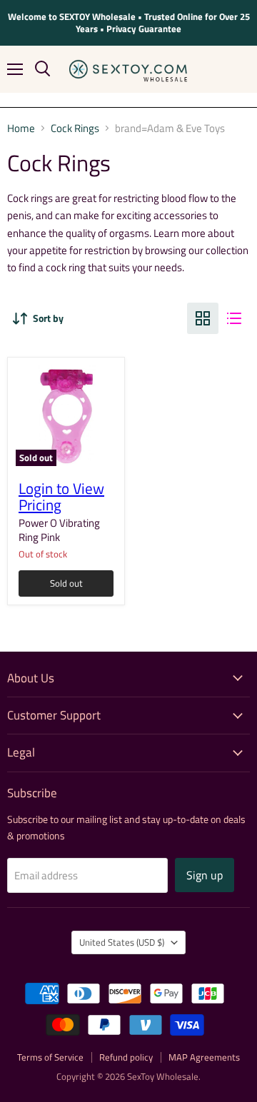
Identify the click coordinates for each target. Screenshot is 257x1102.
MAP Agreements (204, 1057)
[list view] (234, 318)
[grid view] (202, 318)
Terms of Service (50, 1057)
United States (121, 942)
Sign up (204, 875)
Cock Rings (75, 128)
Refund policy (126, 1057)
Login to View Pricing (61, 496)
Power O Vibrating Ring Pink (59, 530)
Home (21, 128)
